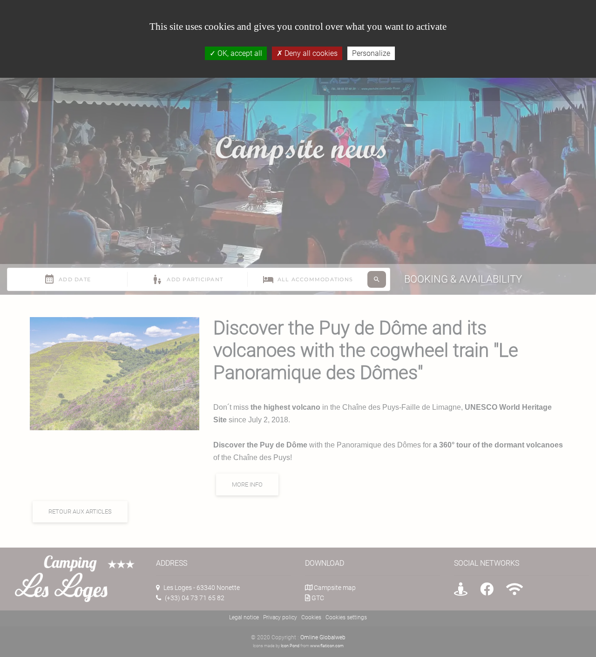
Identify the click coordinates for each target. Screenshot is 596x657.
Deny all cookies (310, 53)
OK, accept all (239, 53)
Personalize (371, 53)
